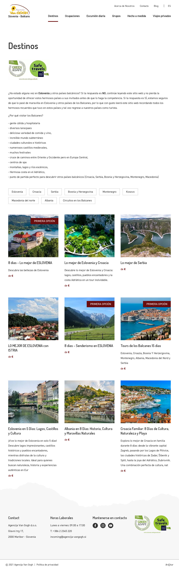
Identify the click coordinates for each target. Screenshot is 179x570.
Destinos (53, 16)
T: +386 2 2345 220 (61, 531)
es (169, 6)
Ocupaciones (72, 16)
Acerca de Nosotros (124, 6)
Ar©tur (169, 564)
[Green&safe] (89, 69)
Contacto (144, 6)
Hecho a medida (136, 16)
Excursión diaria (96, 16)
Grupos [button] (116, 16)
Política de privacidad (47, 564)
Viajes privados (162, 16)
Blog (156, 6)
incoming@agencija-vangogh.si (68, 537)
